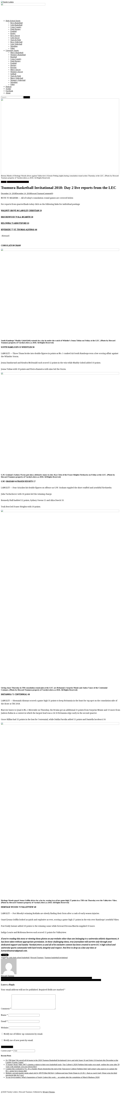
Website (4, 1028)
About (8, 93)
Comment (6, 1009)
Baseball (13, 57)
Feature (3, 182)
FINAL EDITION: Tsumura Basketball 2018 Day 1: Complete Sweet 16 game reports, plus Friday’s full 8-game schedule (46, 978)
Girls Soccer (15, 38)
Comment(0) (48, 193)
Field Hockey (15, 29)
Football (13, 31)
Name (4, 1015)
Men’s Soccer (15, 70)
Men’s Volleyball (16, 78)
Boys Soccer (15, 36)
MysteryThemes (49, 1092)
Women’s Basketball (18, 55)
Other (12, 48)
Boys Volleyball (16, 42)
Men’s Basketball (16, 53)
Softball (13, 74)
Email (4, 1021)
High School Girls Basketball (18, 182)
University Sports (12, 50)
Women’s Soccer (16, 72)
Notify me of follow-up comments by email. (23, 1034)
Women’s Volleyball (17, 80)
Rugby (12, 33)
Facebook (9, 91)
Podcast (8, 87)
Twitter (8, 89)
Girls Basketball (16, 25)
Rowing (13, 67)
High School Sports (13, 21)
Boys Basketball (16, 23)
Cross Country (15, 27)
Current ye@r (7, 1051)
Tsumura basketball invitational (56, 958)
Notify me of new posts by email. (18, 1040)
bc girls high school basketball (18, 958)
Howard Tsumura (37, 193)
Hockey (13, 65)
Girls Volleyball (16, 44)
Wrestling (13, 46)
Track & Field (15, 40)
